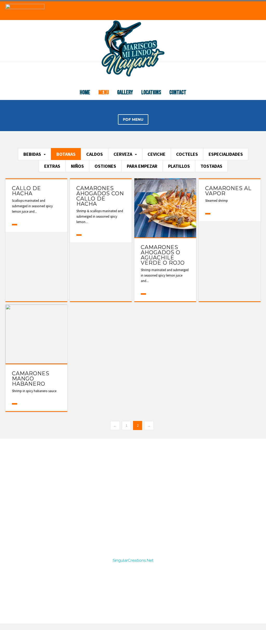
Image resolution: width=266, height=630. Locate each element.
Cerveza (123, 154)
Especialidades (226, 154)
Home (85, 92)
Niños (77, 166)
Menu (103, 92)
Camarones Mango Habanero (30, 378)
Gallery (125, 92)
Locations (151, 92)
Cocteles (187, 154)
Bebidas (32, 154)
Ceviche (156, 154)
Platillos (179, 166)
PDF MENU (133, 119)
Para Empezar (142, 166)
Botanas (66, 154)
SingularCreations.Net (133, 560)
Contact (177, 92)
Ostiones (105, 166)
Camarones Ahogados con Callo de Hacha (100, 196)
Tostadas (211, 166)
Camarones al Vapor (228, 191)
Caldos (94, 154)
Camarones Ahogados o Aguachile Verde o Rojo (163, 255)
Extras (52, 166)
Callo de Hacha (26, 191)
